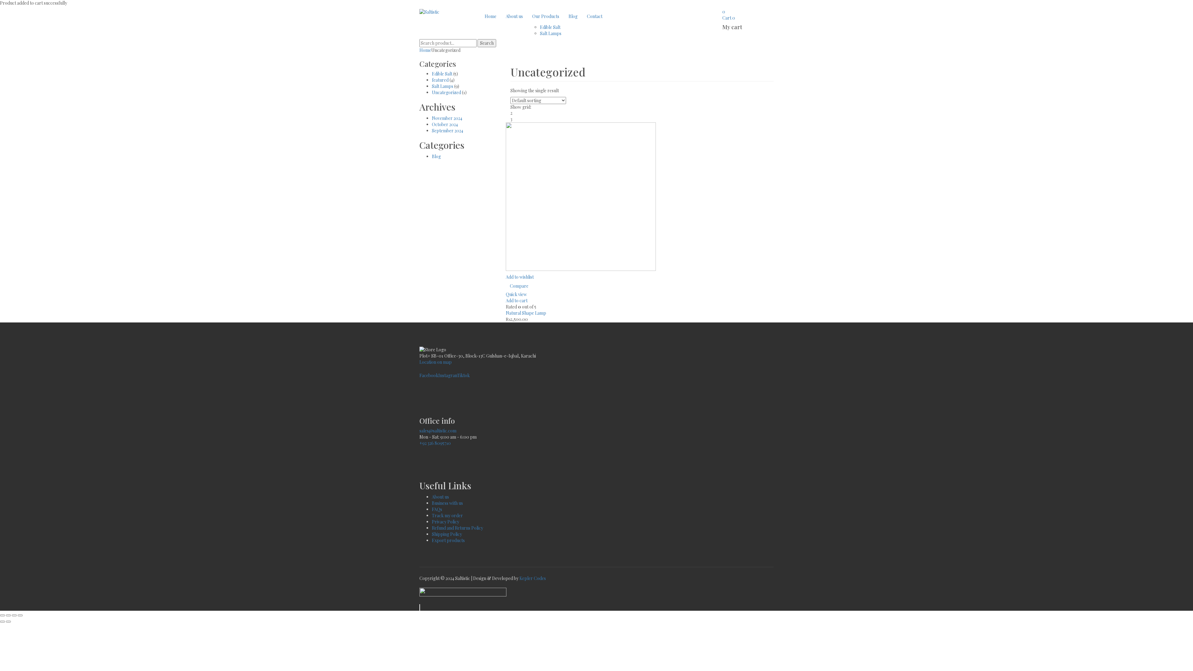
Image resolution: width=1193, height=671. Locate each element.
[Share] (14, 615)
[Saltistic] (429, 12)
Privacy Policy (445, 522)
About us (440, 497)
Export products (448, 540)
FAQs (437, 509)
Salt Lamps (442, 86)
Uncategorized (446, 92)
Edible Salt (442, 74)
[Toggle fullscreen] (8, 615)
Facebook (428, 375)
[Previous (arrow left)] (2, 622)
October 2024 (445, 124)
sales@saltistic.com (437, 431)
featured (440, 80)
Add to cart (517, 301)
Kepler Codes (532, 578)
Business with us (447, 503)
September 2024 (447, 131)
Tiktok (463, 375)
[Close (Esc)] (20, 615)
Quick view (516, 294)
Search (487, 43)
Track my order (447, 515)
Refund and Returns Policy (457, 528)
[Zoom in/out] (2, 615)
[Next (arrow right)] (8, 622)
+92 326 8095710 (435, 443)
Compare (519, 286)
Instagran (447, 375)
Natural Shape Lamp (526, 313)
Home (425, 50)
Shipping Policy (447, 534)
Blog (436, 156)
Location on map (435, 362)
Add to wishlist (520, 277)
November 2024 (447, 118)
